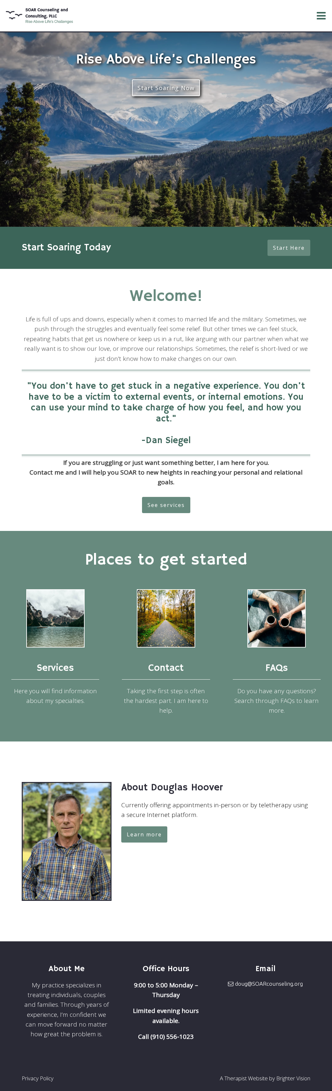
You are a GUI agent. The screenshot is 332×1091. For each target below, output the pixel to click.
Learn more (144, 834)
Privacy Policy (37, 1078)
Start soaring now (166, 88)
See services (166, 505)
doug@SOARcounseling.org (269, 984)
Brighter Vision (293, 1078)
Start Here (289, 247)
